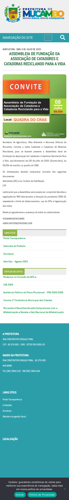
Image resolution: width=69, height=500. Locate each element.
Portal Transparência (14, 238)
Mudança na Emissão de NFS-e (19, 277)
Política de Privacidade (42, 494)
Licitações (7, 405)
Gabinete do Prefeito (14, 246)
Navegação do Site (18, 37)
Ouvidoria (8, 253)
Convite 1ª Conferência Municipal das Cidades (27, 300)
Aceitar (20, 494)
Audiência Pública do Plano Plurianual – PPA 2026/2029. (33, 292)
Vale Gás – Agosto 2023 (15, 261)
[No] (64, 489)
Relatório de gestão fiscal (14, 416)
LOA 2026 (8, 284)
